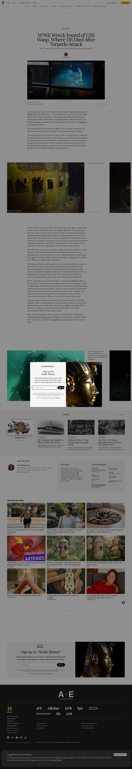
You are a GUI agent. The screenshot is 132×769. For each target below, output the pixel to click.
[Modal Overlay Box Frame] (66, 384)
